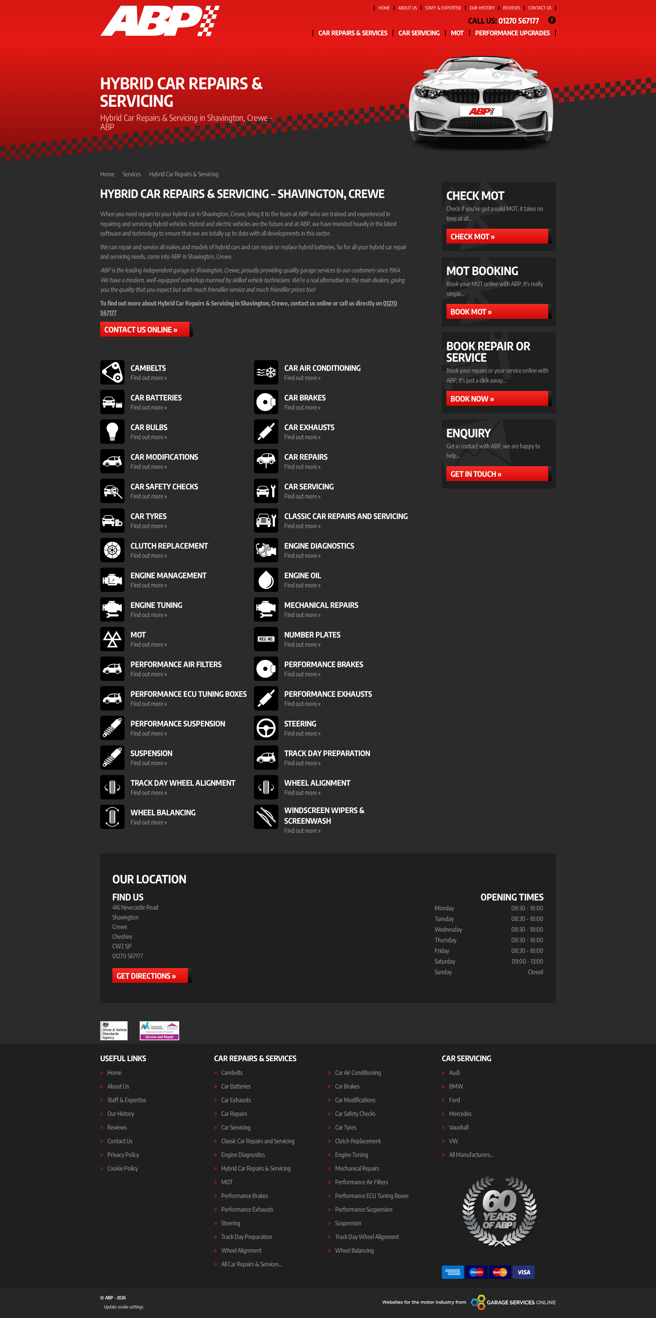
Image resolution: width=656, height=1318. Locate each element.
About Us (407, 8)
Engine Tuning (351, 1155)
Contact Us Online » (140, 329)
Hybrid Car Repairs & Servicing (256, 1168)
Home (384, 8)
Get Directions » (146, 975)
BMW (456, 1086)
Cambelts (232, 1073)
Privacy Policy (123, 1155)
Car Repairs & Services (353, 33)
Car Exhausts (236, 1100)
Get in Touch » (476, 473)
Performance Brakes (244, 1196)
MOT (457, 33)
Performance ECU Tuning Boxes (371, 1196)
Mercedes (460, 1114)
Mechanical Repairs (357, 1168)
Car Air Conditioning (358, 1073)
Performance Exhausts (247, 1209)
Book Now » (472, 398)
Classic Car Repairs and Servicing (258, 1141)
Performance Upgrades (512, 33)
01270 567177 (503, 20)
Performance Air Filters (361, 1182)
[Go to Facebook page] (552, 20)
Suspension (348, 1223)
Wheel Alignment (241, 1250)
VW (453, 1141)
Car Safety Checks (355, 1114)
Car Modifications (355, 1100)
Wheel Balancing (354, 1250)
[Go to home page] (160, 21)
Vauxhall (458, 1127)
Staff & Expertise (443, 8)
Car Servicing (419, 33)
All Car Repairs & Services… (251, 1264)
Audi (454, 1073)
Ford (454, 1100)
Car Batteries (236, 1086)
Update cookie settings (124, 1307)
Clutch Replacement (358, 1141)
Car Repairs (234, 1114)
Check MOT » (473, 236)
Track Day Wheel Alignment (367, 1237)
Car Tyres (345, 1127)
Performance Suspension (364, 1209)
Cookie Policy (122, 1168)
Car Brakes (347, 1086)
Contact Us (539, 8)
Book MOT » (471, 311)
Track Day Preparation (246, 1237)
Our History (482, 8)
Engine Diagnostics (243, 1155)
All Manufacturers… (471, 1155)
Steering (230, 1223)
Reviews (511, 8)
